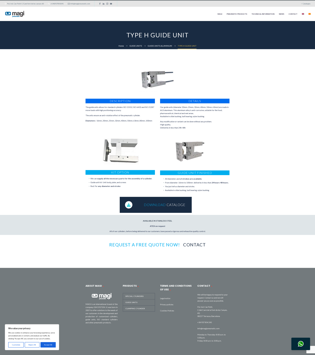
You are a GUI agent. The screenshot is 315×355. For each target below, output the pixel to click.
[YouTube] (111, 4)
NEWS (281, 14)
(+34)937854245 (57, 4)
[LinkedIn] (103, 4)
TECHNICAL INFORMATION (263, 14)
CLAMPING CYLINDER (135, 308)
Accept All (48, 345)
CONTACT (293, 14)
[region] (32, 337)
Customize (16, 345)
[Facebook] (100, 4)
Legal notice (165, 298)
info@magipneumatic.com (80, 4)
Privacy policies (166, 304)
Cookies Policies (167, 310)
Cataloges (306, 4)
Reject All (32, 345)
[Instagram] (107, 4)
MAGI (220, 14)
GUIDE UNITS (131, 302)
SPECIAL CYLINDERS (134, 296)
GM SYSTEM (99, 307)
